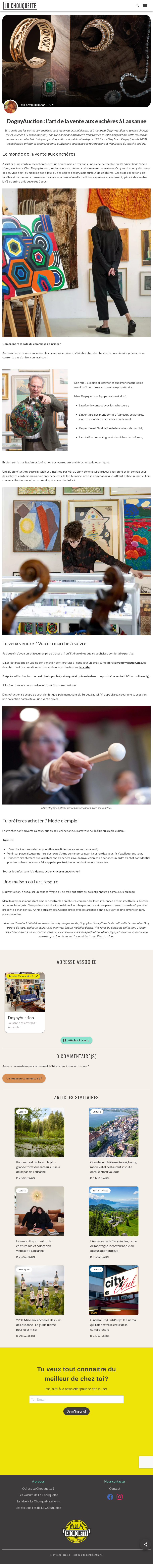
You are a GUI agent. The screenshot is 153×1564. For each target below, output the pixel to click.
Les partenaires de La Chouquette (38, 1507)
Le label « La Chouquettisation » (38, 1501)
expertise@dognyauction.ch (122, 662)
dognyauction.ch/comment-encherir (57, 871)
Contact (114, 1488)
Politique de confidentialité (87, 1554)
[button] (145, 1544)
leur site (84, 667)
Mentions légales (60, 1554)
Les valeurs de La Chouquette (38, 1495)
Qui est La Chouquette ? (38, 1488)
